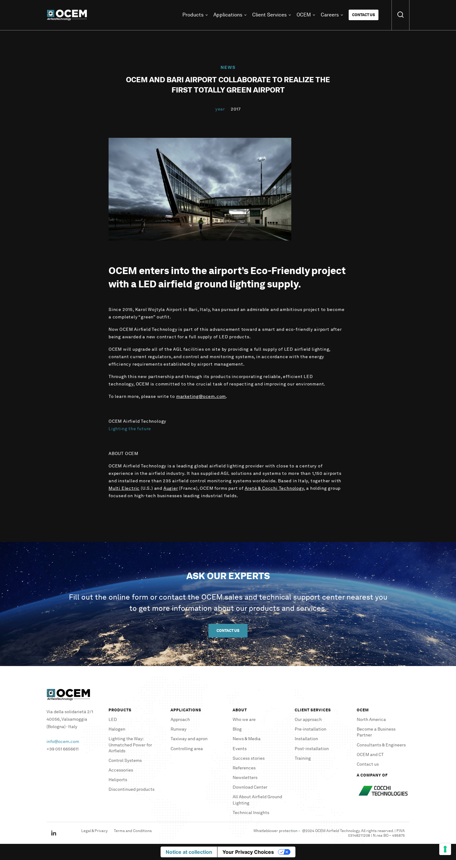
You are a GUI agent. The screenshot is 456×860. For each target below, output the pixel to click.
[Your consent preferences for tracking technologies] (445, 849)
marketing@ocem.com (201, 396)
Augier (170, 488)
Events (240, 748)
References (244, 768)
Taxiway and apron (189, 738)
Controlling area (187, 748)
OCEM (304, 14)
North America (371, 719)
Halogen (117, 729)
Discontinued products (131, 789)
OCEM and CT (370, 754)
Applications (227, 14)
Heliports (118, 779)
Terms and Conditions (133, 830)
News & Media (247, 738)
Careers (330, 14)
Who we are (244, 719)
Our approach (308, 719)
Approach (180, 719)
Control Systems (125, 760)
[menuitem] (69, 15)
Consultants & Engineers (381, 745)
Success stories (249, 758)
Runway (178, 729)
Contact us (363, 14)
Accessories (121, 770)
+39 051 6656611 (62, 749)
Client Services (269, 14)
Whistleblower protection (275, 830)
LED (113, 719)
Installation (306, 738)
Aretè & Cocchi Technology (274, 488)
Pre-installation (310, 729)
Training (303, 758)
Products (192, 14)
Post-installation (312, 748)
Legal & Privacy (94, 830)
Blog (237, 729)
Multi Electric (124, 488)
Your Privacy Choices (248, 852)
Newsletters (245, 777)
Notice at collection (189, 852)
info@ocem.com (63, 741)
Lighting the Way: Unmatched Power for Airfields (130, 744)
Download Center (250, 787)
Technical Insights (251, 812)
